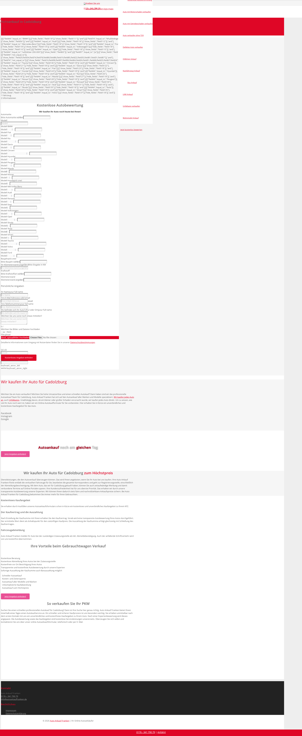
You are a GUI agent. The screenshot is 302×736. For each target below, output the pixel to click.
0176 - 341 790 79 (145, 732)
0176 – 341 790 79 (9, 696)
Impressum (11, 710)
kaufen (14, 382)
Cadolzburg (56, 382)
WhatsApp (4, 19)
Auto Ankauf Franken (59, 720)
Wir (4, 382)
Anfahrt (161, 732)
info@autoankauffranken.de (14, 699)
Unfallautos (14, 400)
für (41, 382)
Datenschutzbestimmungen (82, 342)
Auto (33, 382)
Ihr (25, 382)
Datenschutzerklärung (16, 713)
